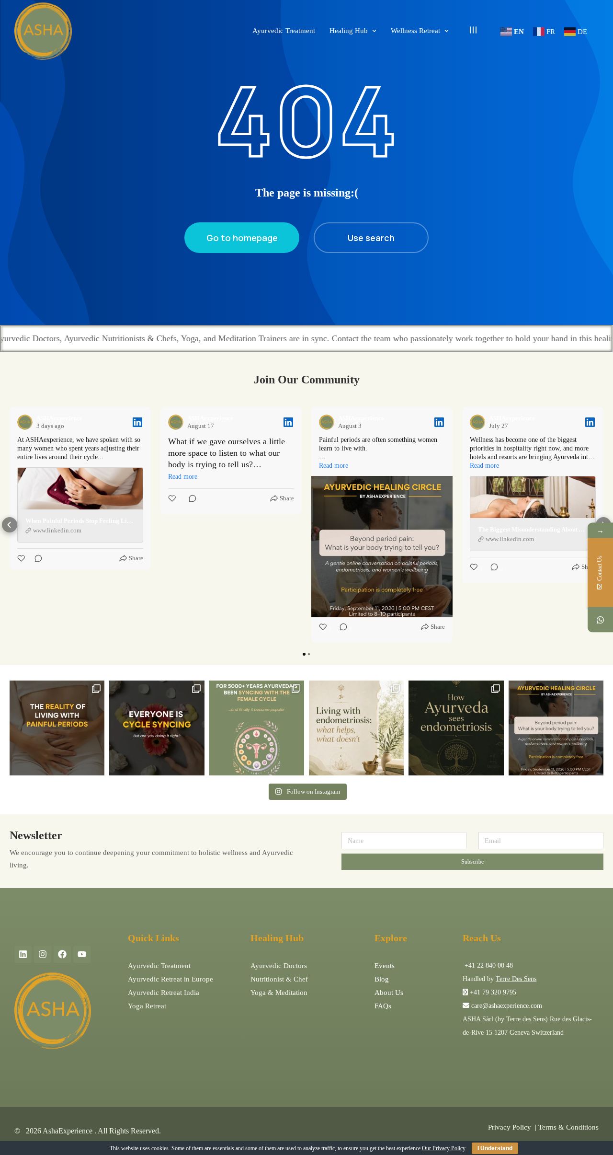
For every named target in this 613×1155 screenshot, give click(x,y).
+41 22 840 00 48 (488, 965)
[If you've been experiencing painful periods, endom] (57, 728)
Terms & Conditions (568, 1127)
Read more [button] (182, 476)
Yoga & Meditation (278, 992)
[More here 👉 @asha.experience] (456, 728)
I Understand (494, 1148)
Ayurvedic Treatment (159, 966)
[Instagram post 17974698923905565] (356, 728)
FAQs (383, 1006)
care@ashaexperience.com (505, 1005)
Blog (382, 979)
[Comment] (35, 558)
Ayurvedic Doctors (278, 966)
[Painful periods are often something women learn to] (556, 728)
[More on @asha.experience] (156, 728)
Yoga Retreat (147, 1006)
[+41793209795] (600, 620)
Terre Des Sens (516, 978)
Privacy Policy (509, 1127)
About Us (389, 992)
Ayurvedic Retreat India (163, 992)
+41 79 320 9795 (493, 992)
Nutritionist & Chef (279, 979)
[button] (9, 524)
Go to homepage (242, 237)
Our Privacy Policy (443, 1148)
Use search (371, 237)
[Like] (22, 558)
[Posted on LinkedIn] (137, 422)
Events (385, 966)
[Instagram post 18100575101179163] (256, 728)
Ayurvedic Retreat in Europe (170, 979)
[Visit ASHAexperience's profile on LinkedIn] (25, 422)
